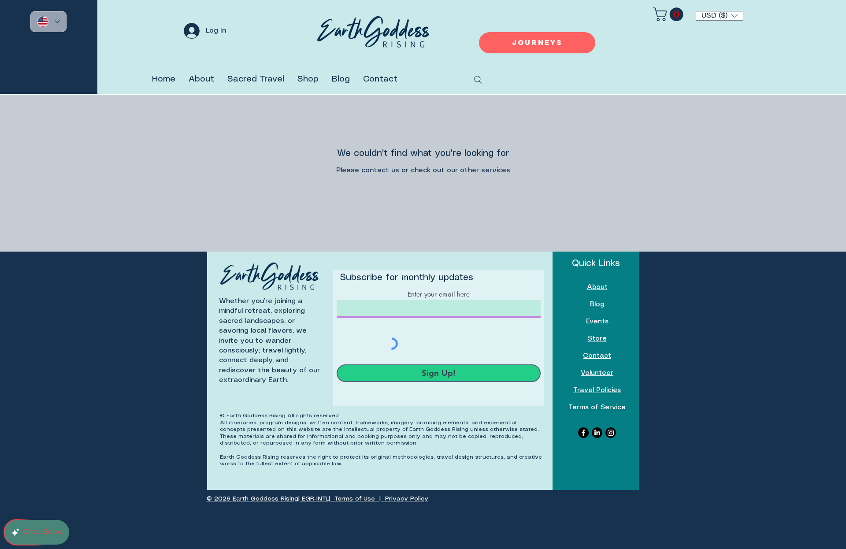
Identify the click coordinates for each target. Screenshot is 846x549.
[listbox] (719, 16)
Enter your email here (439, 294)
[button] (719, 16)
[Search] (478, 79)
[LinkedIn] (597, 432)
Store (597, 339)
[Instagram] (610, 432)
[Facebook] (583, 432)
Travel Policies (597, 390)
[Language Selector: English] (48, 21)
